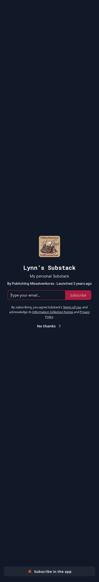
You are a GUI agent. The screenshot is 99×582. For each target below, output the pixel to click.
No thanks (46, 326)
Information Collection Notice (52, 312)
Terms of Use (72, 307)
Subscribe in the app (53, 571)
